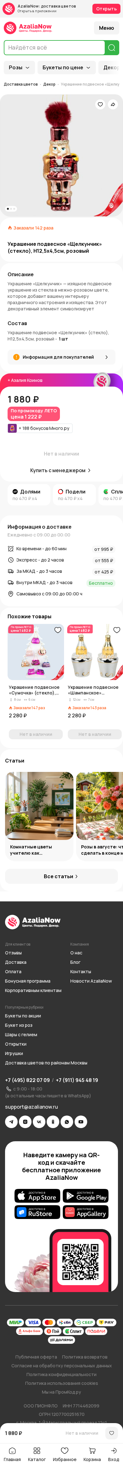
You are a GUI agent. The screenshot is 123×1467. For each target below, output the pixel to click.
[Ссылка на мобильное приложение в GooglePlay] (85, 1196)
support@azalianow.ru (31, 1106)
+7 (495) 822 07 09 (27, 1080)
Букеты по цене (63, 67)
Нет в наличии (82, 1433)
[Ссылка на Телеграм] (11, 1122)
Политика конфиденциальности (61, 1374)
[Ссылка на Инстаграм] (25, 1122)
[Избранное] (100, 104)
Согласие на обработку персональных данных (61, 1366)
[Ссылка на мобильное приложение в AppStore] (37, 1196)
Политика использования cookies (61, 1383)
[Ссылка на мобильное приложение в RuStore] (37, 1212)
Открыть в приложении (37, 11)
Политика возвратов (85, 1357)
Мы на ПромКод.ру (61, 1392)
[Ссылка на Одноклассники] (53, 1122)
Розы (15, 67)
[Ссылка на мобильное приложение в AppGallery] (85, 1212)
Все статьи (58, 876)
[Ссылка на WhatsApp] (67, 1122)
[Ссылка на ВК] (39, 1122)
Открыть (106, 9)
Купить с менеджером (57, 470)
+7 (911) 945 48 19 (77, 1080)
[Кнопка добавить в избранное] (58, 630)
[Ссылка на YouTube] (80, 1122)
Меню (106, 27)
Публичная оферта (36, 1357)
